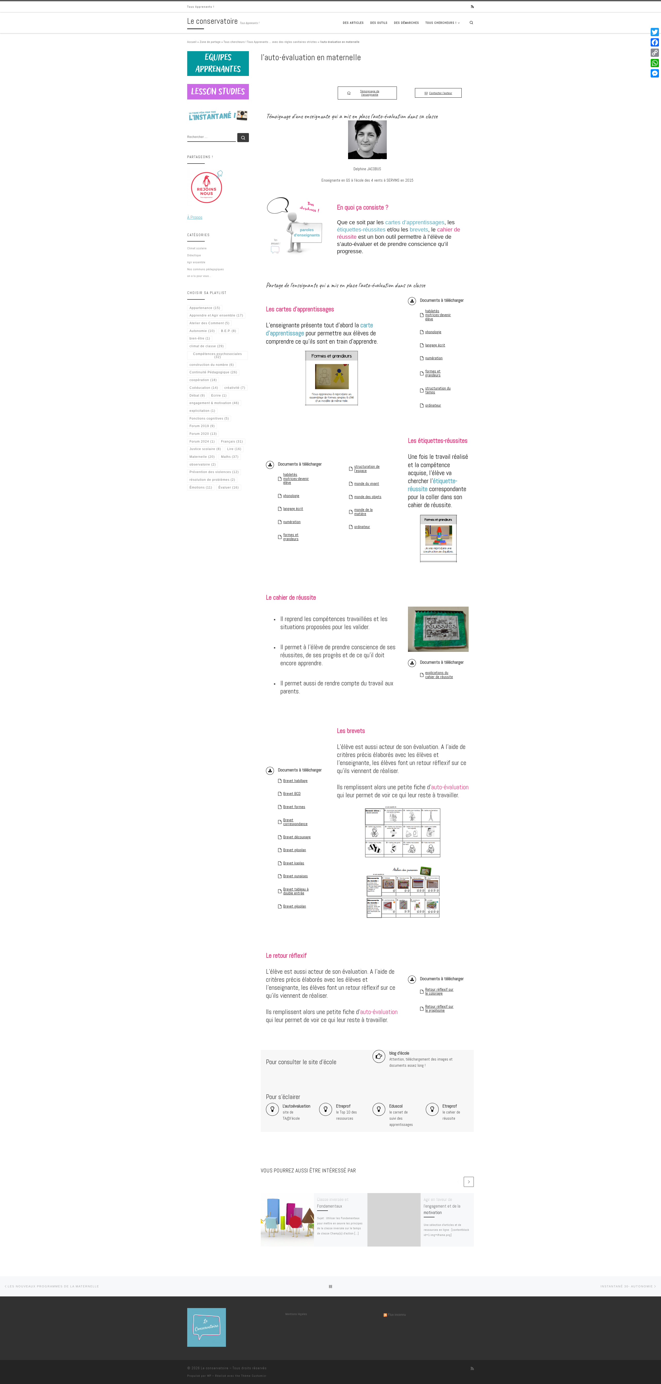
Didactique (194, 255)
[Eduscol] (379, 1109)
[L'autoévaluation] (272, 1109)
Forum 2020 (203, 434)
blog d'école (399, 1053)
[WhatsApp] (655, 63)
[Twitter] (655, 32)
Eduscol (396, 1106)
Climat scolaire (197, 248)
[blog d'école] (379, 1056)
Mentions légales (296, 1314)
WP (209, 1376)
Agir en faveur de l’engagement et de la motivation (442, 1206)
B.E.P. (228, 331)
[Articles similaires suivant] (469, 1182)
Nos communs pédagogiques (205, 269)
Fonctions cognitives (209, 418)
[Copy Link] (655, 53)
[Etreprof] (325, 1109)
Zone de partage (210, 42)
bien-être (200, 338)
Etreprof (343, 1106)
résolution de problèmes (212, 480)
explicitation (202, 411)
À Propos (194, 217)
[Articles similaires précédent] (458, 1182)
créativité (234, 388)
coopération (203, 380)
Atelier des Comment (210, 323)
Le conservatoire (215, 1368)
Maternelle (202, 457)
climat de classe (207, 346)
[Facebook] (655, 42)
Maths (230, 457)
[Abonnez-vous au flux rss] (472, 6)
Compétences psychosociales (217, 355)
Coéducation (204, 388)
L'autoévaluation (296, 1106)
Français (232, 441)
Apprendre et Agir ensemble (216, 315)
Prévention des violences (214, 472)
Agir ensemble (196, 262)
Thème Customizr (253, 1376)
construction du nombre (212, 365)
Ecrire (219, 395)
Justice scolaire (205, 449)
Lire (234, 449)
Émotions (201, 487)
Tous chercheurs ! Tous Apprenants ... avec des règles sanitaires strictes (270, 42)
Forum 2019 (202, 426)
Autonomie (202, 331)
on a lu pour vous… (199, 276)
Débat (197, 395)
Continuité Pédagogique (213, 372)
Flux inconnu (397, 1314)
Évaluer (228, 487)
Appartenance (205, 308)
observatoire (203, 464)
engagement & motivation (214, 403)
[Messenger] (655, 73)
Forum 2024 (202, 441)
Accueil (191, 42)
